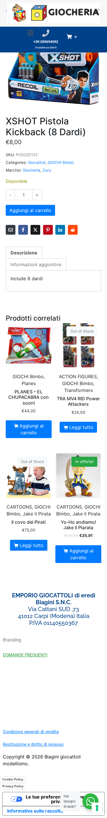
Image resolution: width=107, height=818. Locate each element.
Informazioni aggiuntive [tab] (36, 264)
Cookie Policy (12, 779)
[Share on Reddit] (73, 230)
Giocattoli (36, 162)
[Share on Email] (10, 230)
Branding (12, 640)
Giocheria (31, 170)
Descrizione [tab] (24, 253)
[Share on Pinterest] (48, 230)
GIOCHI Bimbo (61, 162)
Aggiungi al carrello (30, 210)
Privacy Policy (12, 786)
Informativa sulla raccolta (35, 811)
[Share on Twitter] (35, 230)
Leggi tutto (81, 427)
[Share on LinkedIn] (60, 230)
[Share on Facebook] (23, 230)
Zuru (47, 170)
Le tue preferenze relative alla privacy (59, 799)
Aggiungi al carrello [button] (31, 429)
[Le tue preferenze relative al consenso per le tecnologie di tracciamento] (97, 808)
